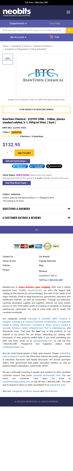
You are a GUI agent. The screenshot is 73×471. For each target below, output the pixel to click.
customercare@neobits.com (16, 381)
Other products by (36, 109)
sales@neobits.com (42, 340)
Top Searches (51, 391)
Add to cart (24, 153)
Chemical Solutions (43, 46)
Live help (55, 23)
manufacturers (35, 290)
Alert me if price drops (15, 161)
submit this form (57, 385)
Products (27, 391)
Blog (41, 265)
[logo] (17, 12)
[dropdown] (67, 12)
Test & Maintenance (54, 328)
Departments (17, 23)
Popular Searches (47, 261)
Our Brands (44, 256)
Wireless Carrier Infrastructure (27, 328)
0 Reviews (25, 136)
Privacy (6, 270)
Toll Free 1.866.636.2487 (51, 280)
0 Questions (37, 136)
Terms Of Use (9, 261)
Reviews (43, 271)
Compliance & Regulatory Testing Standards (26, 49)
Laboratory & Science (21, 46)
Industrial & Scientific (39, 318)
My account (17, 37)
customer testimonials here (46, 375)
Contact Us (8, 256)
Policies (6, 265)
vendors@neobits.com (13, 347)
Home (5, 46)
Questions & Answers (16, 208)
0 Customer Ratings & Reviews (22, 217)
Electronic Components (45, 321)
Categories (17, 391)
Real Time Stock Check (15, 183)
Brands (36, 391)
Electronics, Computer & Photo (35, 325)
